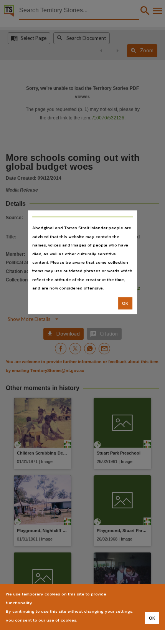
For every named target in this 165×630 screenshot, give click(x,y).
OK (125, 303)
